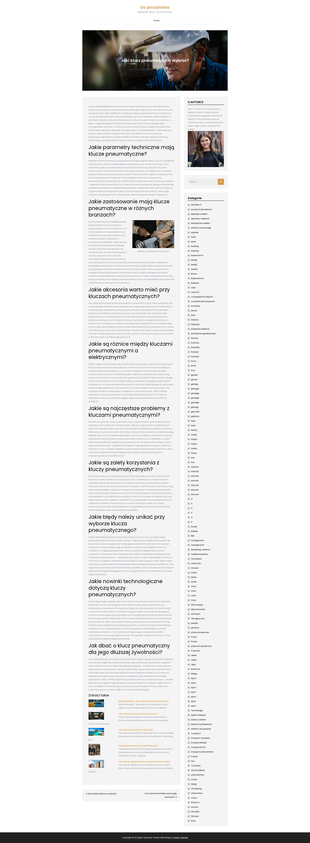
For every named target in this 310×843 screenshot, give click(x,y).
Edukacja (195, 324)
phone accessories (200, 632)
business (195, 283)
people (194, 623)
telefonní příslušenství (201, 724)
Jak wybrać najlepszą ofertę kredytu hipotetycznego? (144, 761)
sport (193, 683)
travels (194, 756)
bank (193, 237)
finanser (195, 352)
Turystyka (195, 765)
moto (193, 586)
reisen (194, 655)
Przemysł (195, 650)
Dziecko (194, 319)
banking (195, 246)
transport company (200, 738)
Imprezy (195, 466)
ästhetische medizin (200, 223)
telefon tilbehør (198, 715)
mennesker (196, 558)
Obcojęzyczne (198, 618)
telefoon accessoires (201, 728)
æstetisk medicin (199, 214)
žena (193, 820)
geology (195, 407)
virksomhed (196, 793)
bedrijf (194, 260)
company (195, 306)
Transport (196, 733)
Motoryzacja (197, 604)
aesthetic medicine (200, 218)
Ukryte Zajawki (198, 770)
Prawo (194, 641)
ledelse (194, 531)
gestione (195, 416)
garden (194, 375)
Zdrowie (194, 816)
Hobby (194, 430)
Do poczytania (155, 7)
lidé (192, 535)
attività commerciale (201, 227)
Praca (194, 637)
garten (194, 379)
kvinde (194, 526)
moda (194, 581)
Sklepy (194, 673)
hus (192, 462)
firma (193, 361)
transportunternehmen (202, 751)
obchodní (195, 614)
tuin (192, 761)
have (193, 425)
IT (192, 499)
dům (193, 315)
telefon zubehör (198, 719)
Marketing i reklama (200, 549)
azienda (194, 232)
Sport (193, 678)
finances (195, 342)
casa (193, 287)
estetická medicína (200, 329)
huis (193, 457)
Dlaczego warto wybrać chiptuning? (136, 729)
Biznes (194, 273)
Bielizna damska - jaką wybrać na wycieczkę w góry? (144, 701)
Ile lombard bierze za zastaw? (102, 793)
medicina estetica (199, 554)
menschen (196, 563)
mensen (195, 568)
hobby (194, 434)
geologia (195, 388)
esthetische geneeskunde (203, 333)
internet (195, 471)
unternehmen (197, 774)
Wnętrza (195, 802)
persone (195, 627)
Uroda (194, 779)
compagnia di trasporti (202, 296)
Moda (193, 577)
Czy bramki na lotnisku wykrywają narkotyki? (161, 795)
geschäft (195, 411)
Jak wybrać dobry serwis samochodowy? (138, 713)
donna (194, 310)
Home (156, 20)
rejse (193, 664)
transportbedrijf (198, 742)
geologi (194, 384)
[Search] (221, 182)
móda (194, 572)
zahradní (195, 811)
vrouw (194, 797)
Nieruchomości (198, 609)
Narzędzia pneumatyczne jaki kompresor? (139, 745)
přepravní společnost (201, 646)
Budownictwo (197, 278)
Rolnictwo (195, 669)
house (194, 453)
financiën (195, 347)
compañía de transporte (203, 301)
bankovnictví (197, 255)
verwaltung (196, 788)
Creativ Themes (180, 837)
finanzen (195, 356)
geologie (195, 393)
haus (193, 421)
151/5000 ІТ (196, 204)
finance (194, 338)
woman (194, 807)
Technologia (197, 710)
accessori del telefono (201, 209)
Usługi (193, 784)
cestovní (195, 292)
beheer (194, 269)
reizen (194, 660)
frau (193, 370)
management (197, 540)
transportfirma (198, 747)
